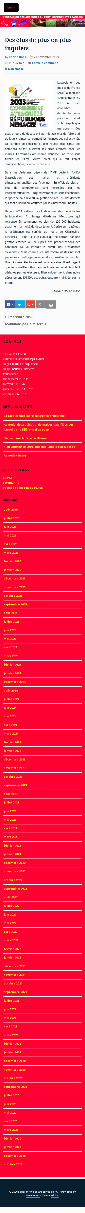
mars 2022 (11, 940)
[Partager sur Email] (51, 304)
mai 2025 (10, 639)
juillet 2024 (11, 699)
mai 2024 (10, 716)
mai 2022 (10, 923)
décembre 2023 (15, 759)
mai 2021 (10, 1018)
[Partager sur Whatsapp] (41, 304)
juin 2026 (10, 527)
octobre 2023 (13, 776)
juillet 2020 (11, 1095)
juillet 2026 (11, 518)
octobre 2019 (13, 1164)
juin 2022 (10, 914)
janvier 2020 (12, 1147)
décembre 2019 (15, 1156)
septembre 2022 (15, 888)
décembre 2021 (15, 966)
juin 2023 (10, 811)
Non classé (16, 69)
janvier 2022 (12, 957)
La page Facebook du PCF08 (22, 488)
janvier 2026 (12, 570)
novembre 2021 (15, 975)
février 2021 (12, 1043)
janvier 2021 (12, 1052)
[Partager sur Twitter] (20, 304)
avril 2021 (10, 1026)
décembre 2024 (15, 682)
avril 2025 (10, 647)
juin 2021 (10, 1009)
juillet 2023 (11, 802)
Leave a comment (45, 63)
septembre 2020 (15, 1087)
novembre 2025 (15, 587)
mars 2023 (11, 837)
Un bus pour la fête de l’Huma (25, 438)
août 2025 (11, 613)
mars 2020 (11, 1130)
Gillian (55, 1195)
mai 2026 (10, 535)
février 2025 (12, 664)
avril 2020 (10, 1121)
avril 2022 (10, 932)
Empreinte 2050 (20, 317)
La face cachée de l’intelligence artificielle (34, 416)
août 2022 (11, 897)
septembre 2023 (15, 785)
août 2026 (11, 509)
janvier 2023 (12, 854)
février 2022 (12, 949)
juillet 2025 (11, 621)
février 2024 (12, 742)
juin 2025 (10, 630)
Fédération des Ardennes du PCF (38, 1191)
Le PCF (7, 477)
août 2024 (11, 690)
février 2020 (12, 1138)
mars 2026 (11, 553)
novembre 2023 (15, 768)
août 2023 (11, 794)
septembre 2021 (15, 992)
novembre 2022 (15, 871)
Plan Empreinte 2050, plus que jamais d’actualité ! (39, 447)
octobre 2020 (13, 1078)
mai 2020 (10, 1112)
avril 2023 (10, 828)
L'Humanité (11, 482)
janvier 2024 (12, 751)
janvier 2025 (12, 673)
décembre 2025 (15, 578)
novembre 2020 (15, 1069)
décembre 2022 (15, 863)
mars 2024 (11, 733)
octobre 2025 (13, 595)
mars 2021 (11, 1035)
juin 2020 (10, 1104)
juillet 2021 (11, 1000)
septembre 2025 (15, 604)
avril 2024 (10, 725)
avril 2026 (10, 544)
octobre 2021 (13, 983)
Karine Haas (17, 57)
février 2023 (12, 845)
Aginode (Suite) (15, 455)
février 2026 (12, 561)
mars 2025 (11, 656)
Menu (11, 7)
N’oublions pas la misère (24, 324)
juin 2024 (10, 708)
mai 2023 (10, 819)
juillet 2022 (11, 906)
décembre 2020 (15, 1061)
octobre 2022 (13, 880)
